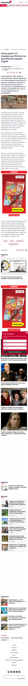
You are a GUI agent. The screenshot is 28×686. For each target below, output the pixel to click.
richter (11, 241)
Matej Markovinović (6, 66)
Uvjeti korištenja (14, 652)
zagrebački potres (13, 244)
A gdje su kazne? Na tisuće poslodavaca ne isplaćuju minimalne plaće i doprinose (17, 503)
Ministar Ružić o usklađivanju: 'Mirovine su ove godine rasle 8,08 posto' (17, 546)
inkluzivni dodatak (17, 638)
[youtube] (9, 672)
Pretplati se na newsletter (15, 352)
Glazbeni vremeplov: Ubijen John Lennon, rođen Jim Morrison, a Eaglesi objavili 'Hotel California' (13, 433)
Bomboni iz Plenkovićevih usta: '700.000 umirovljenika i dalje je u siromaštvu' (17, 529)
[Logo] (6, 2)
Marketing (14, 650)
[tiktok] (14, 672)
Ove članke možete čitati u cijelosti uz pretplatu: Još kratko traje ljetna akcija (12, 277)
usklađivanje (5, 638)
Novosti (11, 506)
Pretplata (21, 2)
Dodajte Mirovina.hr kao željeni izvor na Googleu (13, 69)
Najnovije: (3, 5)
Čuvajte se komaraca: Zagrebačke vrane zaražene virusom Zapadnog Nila (17, 511)
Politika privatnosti (14, 657)
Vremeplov (6, 49)
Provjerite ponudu (14, 215)
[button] (26, 193)
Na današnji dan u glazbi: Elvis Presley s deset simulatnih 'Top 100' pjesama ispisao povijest (14, 359)
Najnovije (4, 496)
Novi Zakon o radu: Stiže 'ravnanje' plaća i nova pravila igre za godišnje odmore (17, 617)
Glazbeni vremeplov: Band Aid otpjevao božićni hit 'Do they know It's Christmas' (12, 408)
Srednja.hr (14, 662)
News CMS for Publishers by (14, 678)
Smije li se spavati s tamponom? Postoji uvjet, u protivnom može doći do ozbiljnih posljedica (17, 609)
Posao (13, 655)
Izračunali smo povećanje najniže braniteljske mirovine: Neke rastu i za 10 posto (17, 537)
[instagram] (11, 672)
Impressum (14, 647)
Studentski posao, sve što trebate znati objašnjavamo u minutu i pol (16, 601)
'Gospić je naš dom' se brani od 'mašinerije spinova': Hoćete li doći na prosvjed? (17, 520)
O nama (14, 645)
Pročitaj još (5, 596)
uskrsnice (4, 640)
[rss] (19, 672)
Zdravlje (12, 515)
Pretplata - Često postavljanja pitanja (14, 660)
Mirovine (11, 541)
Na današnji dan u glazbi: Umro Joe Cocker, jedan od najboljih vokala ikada (13, 383)
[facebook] (17, 672)
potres (5, 241)
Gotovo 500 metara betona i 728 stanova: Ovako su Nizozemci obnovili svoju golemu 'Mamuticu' (17, 627)
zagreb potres (20, 241)
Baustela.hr (14, 665)
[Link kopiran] (24, 250)
